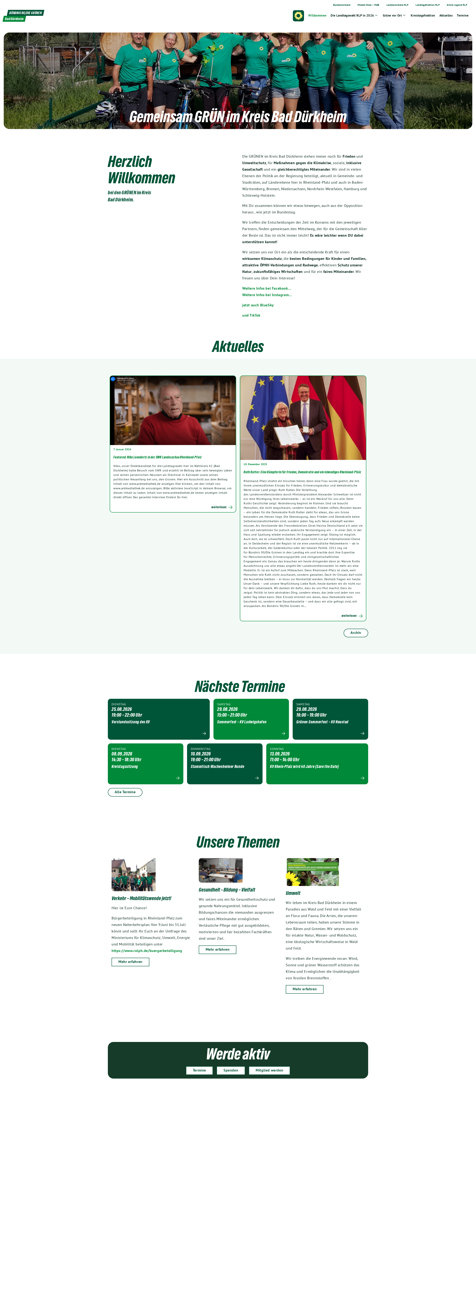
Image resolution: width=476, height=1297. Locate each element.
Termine (199, 1070)
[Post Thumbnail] (173, 410)
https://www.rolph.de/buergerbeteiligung (147, 950)
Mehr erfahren (130, 961)
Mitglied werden (269, 1070)
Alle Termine (125, 792)
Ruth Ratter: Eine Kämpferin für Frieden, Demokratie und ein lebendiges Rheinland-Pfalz (302, 472)
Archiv (355, 632)
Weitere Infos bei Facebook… (266, 288)
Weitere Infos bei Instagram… (267, 294)
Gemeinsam (160, 116)
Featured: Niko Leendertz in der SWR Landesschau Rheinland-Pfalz (157, 457)
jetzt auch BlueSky (258, 305)
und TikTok (251, 315)
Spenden (230, 1070)
